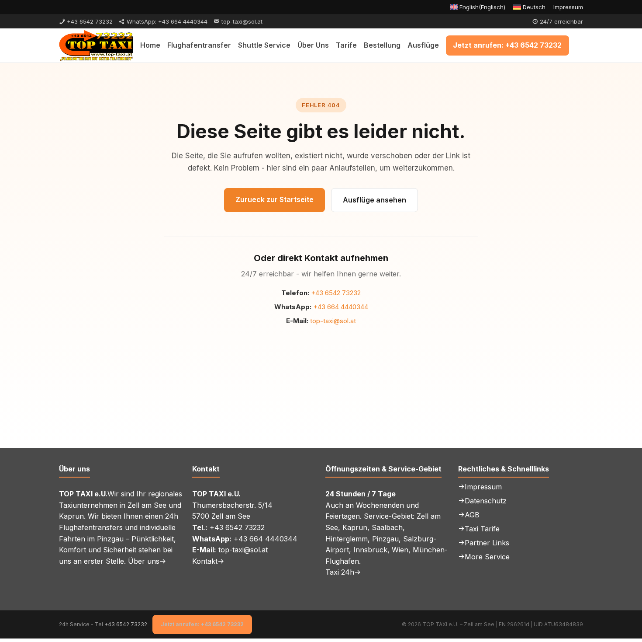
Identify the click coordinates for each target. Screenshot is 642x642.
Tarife (346, 45)
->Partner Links (483, 542)
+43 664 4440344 (340, 307)
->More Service (484, 556)
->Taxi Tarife (479, 528)
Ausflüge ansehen (374, 199)
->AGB (469, 514)
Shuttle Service (264, 45)
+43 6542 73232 (336, 293)
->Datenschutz (482, 500)
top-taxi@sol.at (333, 321)
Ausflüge (423, 45)
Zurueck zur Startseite (274, 199)
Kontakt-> (208, 561)
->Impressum (480, 486)
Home (150, 45)
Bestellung (382, 45)
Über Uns (313, 45)
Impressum (568, 6)
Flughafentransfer (199, 45)
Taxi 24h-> (343, 572)
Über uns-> (147, 561)
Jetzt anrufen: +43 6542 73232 (507, 45)
